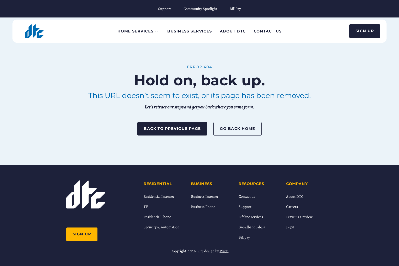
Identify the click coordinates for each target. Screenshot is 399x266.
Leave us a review (299, 216)
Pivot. (224, 251)
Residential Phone (157, 216)
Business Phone (203, 206)
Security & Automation (161, 227)
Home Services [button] (135, 31)
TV (146, 206)
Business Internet (204, 196)
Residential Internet (159, 196)
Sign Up (365, 31)
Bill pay (244, 237)
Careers (292, 206)
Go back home (237, 128)
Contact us (247, 196)
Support (164, 8)
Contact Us (268, 31)
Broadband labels (252, 227)
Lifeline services (251, 216)
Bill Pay (235, 8)
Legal (290, 227)
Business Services (189, 31)
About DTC (233, 31)
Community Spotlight (200, 8)
